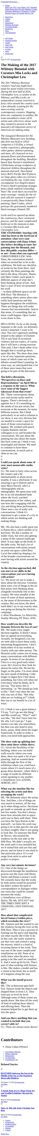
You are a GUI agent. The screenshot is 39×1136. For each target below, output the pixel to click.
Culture (7, 19)
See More (4, 1084)
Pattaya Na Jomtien (18, 13)
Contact (8, 1130)
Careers (7, 1120)
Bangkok (34, 7)
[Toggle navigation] (18, 2)
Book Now (9, 17)
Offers (7, 21)
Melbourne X (17, 11)
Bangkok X (26, 11)
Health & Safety (10, 1124)
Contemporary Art (11, 1060)
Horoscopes (9, 54)
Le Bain (8, 49)
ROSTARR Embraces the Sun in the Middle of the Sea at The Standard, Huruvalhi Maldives (17, 1075)
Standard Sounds (11, 41)
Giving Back (9, 1122)
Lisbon (33, 11)
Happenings (9, 23)
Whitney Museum (11, 1054)
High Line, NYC (11, 7)
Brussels (8, 13)
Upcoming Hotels (11, 27)
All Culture (9, 38)
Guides (7, 43)
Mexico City (29, 13)
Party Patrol (9, 47)
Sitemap (8, 1128)
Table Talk (8, 45)
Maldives (28, 9)
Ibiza (16, 9)
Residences (9, 29)
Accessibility (9, 1126)
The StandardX (10, 33)
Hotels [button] (7, 5)
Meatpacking (9, 1056)
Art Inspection (16, 59)
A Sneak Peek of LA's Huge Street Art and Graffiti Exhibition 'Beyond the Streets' (18, 1093)
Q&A (7, 51)
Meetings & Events (11, 25)
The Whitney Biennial (12, 1052)
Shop (7, 31)
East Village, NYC (23, 7)
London (34, 9)
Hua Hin (22, 9)
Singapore (8, 11)
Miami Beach (10, 9)
